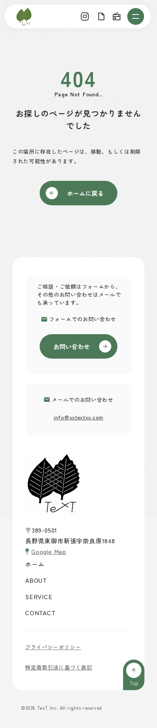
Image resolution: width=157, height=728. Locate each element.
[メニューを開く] (135, 16)
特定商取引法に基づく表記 (58, 667)
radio (116, 16)
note (101, 16)
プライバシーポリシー (53, 647)
